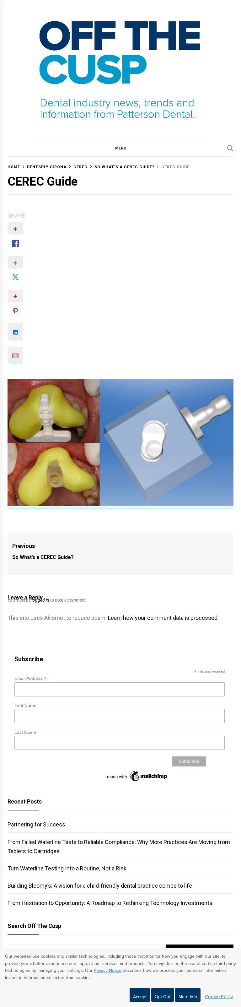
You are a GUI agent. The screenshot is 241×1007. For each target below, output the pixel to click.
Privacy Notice (107, 970)
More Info (188, 996)
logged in (40, 600)
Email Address (30, 678)
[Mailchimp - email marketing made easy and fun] (137, 781)
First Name (25, 705)
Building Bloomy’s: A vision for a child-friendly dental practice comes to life (100, 885)
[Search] (230, 148)
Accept (140, 996)
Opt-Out (162, 996)
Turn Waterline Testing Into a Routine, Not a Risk (67, 868)
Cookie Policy (219, 996)
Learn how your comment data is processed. (163, 617)
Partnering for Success (36, 824)
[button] (120, 148)
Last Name (25, 732)
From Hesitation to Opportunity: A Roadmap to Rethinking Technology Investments (110, 903)
